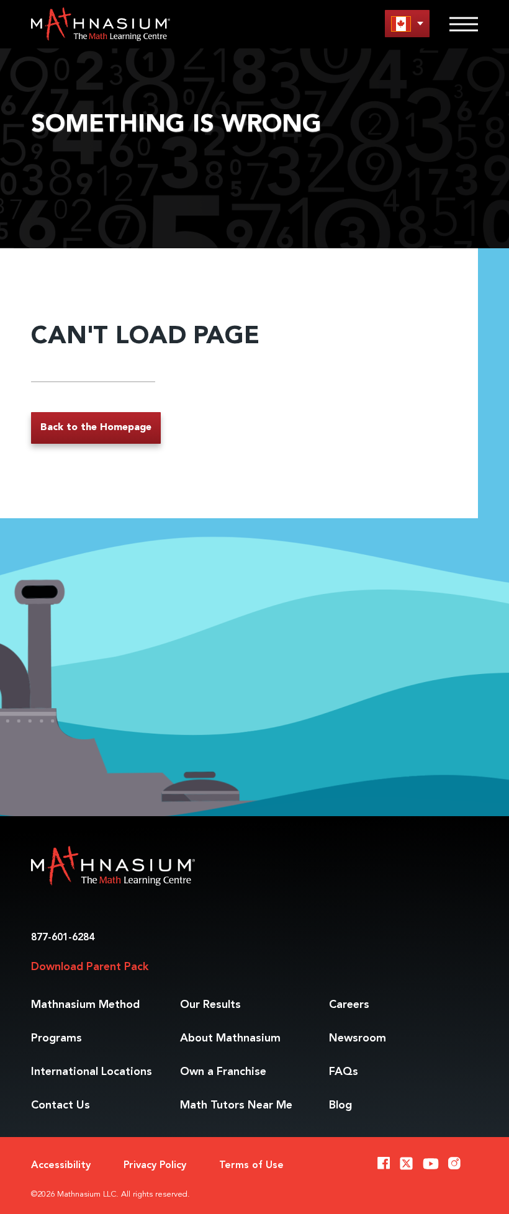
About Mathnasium (230, 1038)
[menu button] (407, 23)
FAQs (343, 1071)
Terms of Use (251, 1166)
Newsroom (357, 1038)
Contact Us (60, 1105)
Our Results (210, 1004)
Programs (56, 1038)
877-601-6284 (62, 938)
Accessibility (61, 1166)
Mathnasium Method (85, 1004)
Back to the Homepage (95, 428)
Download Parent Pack (89, 967)
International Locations (91, 1071)
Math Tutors (236, 1105)
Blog (340, 1105)
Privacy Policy (155, 1166)
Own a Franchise (223, 1071)
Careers (349, 1004)
